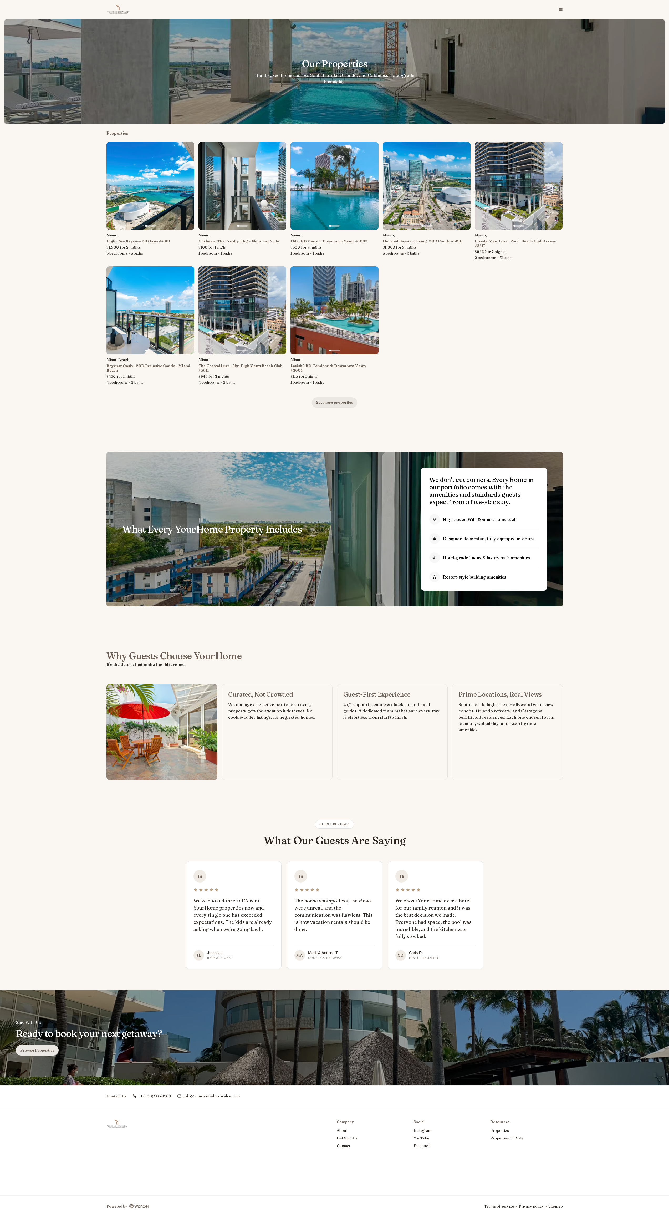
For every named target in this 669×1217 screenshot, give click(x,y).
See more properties (334, 402)
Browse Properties (37, 1050)
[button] (151, 1096)
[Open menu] (560, 9)
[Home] (117, 1124)
